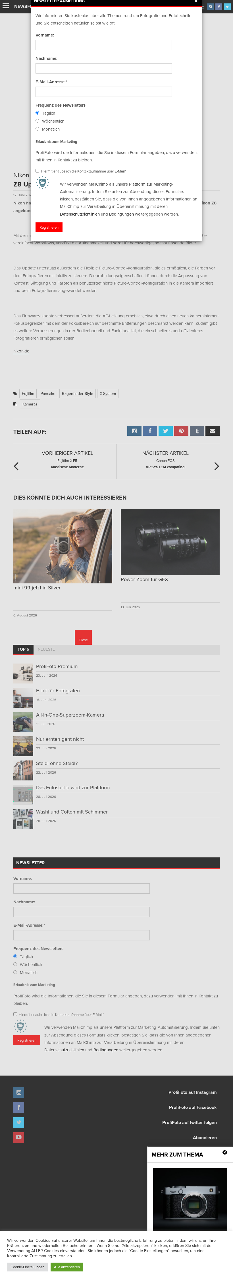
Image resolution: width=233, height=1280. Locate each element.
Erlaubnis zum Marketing (56, 141)
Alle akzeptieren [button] (67, 1266)
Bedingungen (121, 214)
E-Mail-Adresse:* (51, 82)
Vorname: (45, 35)
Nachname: (46, 58)
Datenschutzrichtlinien (80, 214)
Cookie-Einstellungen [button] (27, 1266)
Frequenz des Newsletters (61, 105)
